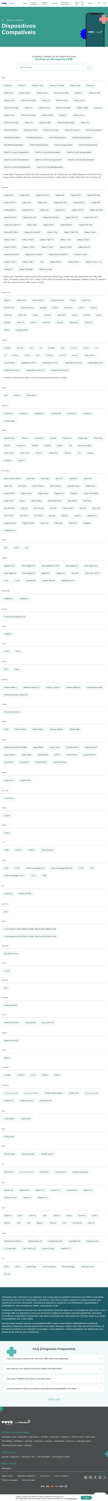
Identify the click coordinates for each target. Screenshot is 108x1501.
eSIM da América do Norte (61, 1457)
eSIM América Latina (28, 1457)
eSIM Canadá (90, 1437)
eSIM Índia (48, 1441)
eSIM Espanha (34, 1437)
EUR (90, 3)
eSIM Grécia (70, 1441)
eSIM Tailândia (6, 1441)
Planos (25, 3)
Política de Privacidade (9, 1480)
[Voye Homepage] (10, 3)
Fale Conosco (44, 1476)
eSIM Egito (28, 1445)
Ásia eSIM (5, 1457)
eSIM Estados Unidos (9, 1437)
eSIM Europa (15, 1457)
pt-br (82, 3)
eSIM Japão (29, 1441)
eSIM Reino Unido (78, 1437)
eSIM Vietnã (39, 1441)
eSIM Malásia (18, 1441)
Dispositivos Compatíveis (65, 3)
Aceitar (86, 1498)
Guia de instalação (34, 3)
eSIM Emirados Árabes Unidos (12, 1445)
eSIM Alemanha (59, 1441)
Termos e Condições (61, 1476)
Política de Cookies (28, 1480)
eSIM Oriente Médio (43, 1457)
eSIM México (65, 1437)
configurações (72, 1499)
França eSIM (22, 1437)
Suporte (54, 3)
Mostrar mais (54, 1399)
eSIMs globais (6, 1468)
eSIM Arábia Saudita (83, 1441)
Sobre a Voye (77, 3)
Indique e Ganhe (45, 3)
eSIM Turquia (54, 1437)
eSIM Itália (44, 1437)
